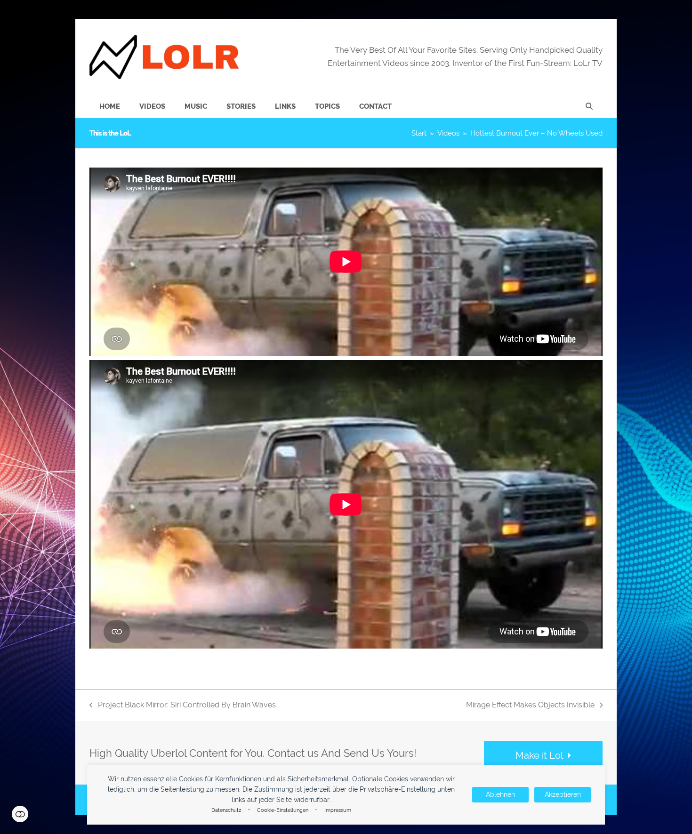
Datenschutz (226, 810)
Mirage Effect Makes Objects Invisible (530, 705)
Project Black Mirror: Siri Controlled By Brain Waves (182, 705)
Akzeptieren (563, 794)
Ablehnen (500, 794)
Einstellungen (20, 814)
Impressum (337, 810)
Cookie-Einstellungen (282, 810)
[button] (589, 106)
